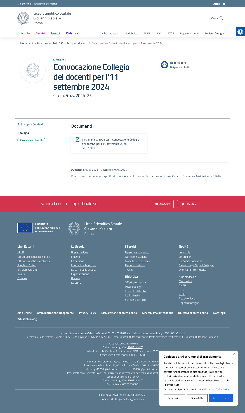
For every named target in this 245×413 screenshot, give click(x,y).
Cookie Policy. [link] (222, 389)
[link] (240, 31)
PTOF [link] (171, 33)
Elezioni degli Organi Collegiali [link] (196, 265)
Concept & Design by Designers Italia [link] (123, 399)
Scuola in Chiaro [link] (26, 265)
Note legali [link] (219, 313)
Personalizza (174, 398)
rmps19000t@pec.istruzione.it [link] (201, 337)
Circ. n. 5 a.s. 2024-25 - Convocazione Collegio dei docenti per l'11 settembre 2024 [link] (110, 141)
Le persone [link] (77, 261)
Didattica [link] (72, 33)
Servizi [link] (40, 33)
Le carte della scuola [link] (83, 269)
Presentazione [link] (79, 252)
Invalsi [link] (21, 274)
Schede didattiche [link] (135, 299)
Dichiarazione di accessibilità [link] (119, 313)
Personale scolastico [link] (137, 252)
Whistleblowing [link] (27, 319)
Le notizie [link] (184, 252)
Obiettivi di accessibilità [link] (193, 313)
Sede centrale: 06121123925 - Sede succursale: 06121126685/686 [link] (75, 337)
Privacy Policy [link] (87, 313)
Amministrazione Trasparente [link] (55, 313)
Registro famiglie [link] (215, 33)
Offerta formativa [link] (135, 282)
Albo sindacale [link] (110, 33)
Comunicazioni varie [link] (190, 261)
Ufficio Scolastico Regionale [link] (33, 256)
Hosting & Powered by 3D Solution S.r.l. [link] (122, 394)
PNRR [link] (147, 33)
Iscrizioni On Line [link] (27, 269)
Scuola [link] (25, 33)
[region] (198, 378)
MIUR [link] (20, 252)
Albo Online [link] (24, 313)
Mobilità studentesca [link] (137, 261)
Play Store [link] (191, 204)
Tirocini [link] (129, 269)
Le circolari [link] (185, 256)
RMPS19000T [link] (135, 347)
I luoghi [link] (75, 256)
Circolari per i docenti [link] (31, 140)
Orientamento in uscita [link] (192, 269)
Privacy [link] (75, 278)
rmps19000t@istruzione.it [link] (133, 337)
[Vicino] (234, 354)
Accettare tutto (221, 398)
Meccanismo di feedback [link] (157, 313)
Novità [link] (55, 33)
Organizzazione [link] (80, 274)
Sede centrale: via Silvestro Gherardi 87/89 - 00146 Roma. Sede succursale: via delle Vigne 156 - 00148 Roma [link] (127, 333)
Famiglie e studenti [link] (136, 256)
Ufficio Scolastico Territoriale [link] (34, 261)
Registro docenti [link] (189, 33)
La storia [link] (76, 282)
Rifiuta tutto (197, 398)
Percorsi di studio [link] (135, 265)
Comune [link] (22, 278)
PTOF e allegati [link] (134, 287)
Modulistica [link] (131, 33)
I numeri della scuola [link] (83, 265)
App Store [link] (164, 204)
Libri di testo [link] (132, 295)
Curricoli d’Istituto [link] (135, 291)
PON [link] (159, 33)
